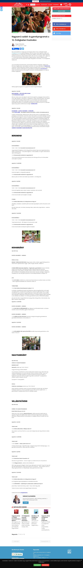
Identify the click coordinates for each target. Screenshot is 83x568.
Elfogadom (37, 565)
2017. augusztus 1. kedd (20, 45)
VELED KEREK (17, 112)
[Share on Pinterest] (24, 534)
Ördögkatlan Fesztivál (16, 53)
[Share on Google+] (22, 534)
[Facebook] (1, 7)
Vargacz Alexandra (19, 44)
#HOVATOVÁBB (61, 11)
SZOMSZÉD (30, 110)
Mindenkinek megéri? (19, 94)
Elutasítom (45, 565)
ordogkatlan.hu (23, 492)
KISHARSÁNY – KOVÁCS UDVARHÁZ (19, 110)
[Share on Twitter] (20, 534)
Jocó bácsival (44, 68)
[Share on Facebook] (18, 534)
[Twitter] (1, 10)
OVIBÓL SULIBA (35, 1)
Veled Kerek (47, 66)
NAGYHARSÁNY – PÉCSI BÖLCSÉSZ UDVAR (21, 93)
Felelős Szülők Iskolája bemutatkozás (61, 8)
